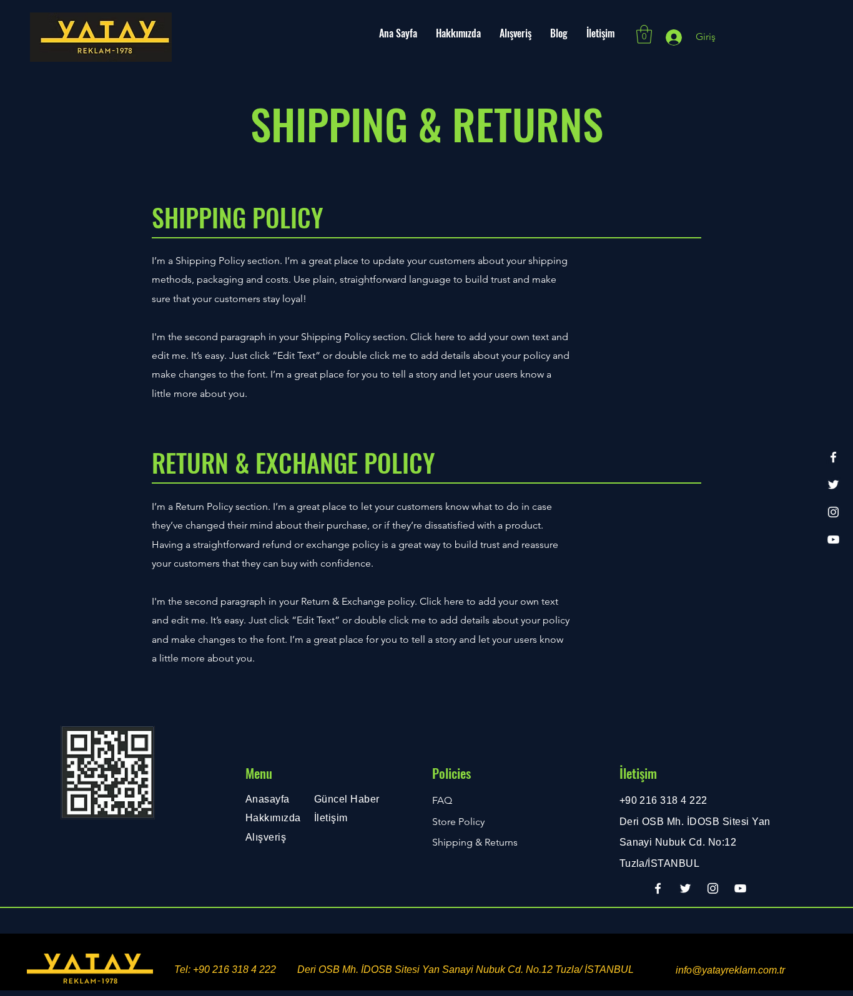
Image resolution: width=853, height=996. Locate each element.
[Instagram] (833, 512)
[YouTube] (833, 539)
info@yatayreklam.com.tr (730, 970)
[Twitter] (833, 484)
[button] (644, 34)
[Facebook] (833, 457)
